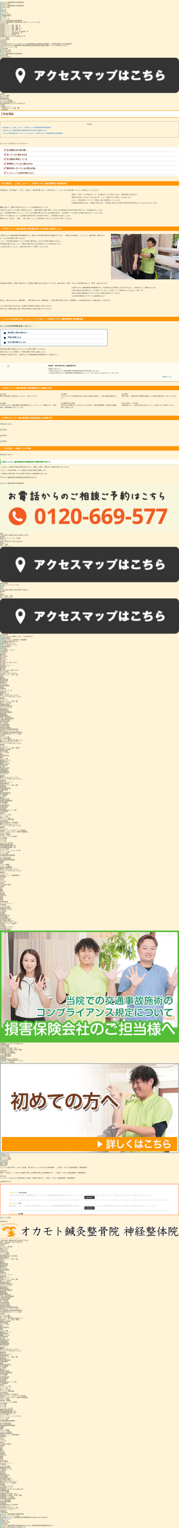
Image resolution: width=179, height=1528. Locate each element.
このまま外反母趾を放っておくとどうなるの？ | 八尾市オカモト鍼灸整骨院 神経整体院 (32, 133)
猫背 (1, 754)
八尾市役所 (4, 1512)
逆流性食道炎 (4, 916)
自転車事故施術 (5, 1056)
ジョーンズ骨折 (5, 866)
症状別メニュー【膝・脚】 (11, 108)
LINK (45, 1517)
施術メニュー (6, 106)
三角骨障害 (4, 811)
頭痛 (1, 676)
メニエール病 (4, 906)
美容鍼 (2, 925)
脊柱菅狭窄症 (4, 755)
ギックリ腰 (4, 759)
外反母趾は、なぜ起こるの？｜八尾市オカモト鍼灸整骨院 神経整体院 (26, 127)
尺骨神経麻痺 (4, 724)
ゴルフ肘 (3, 839)
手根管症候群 (4, 726)
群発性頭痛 (4, 681)
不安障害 (3, 905)
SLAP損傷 (3, 838)
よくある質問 (4, 39)
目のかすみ (4, 684)
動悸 (1, 891)
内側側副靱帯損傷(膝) (7, 860)
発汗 (1, 888)
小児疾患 (3, 911)
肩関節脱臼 (4, 709)
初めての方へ (4, 1248)
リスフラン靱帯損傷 (7, 819)
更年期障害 (4, 902)
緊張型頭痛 (4, 679)
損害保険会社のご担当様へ (9, 1059)
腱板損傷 (3, 714)
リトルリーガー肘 (6, 843)
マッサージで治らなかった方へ (11, 696)
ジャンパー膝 (4, 852)
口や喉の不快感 (5, 885)
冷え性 (2, 892)
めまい (2, 878)
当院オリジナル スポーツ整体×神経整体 (14, 832)
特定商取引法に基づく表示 (9, 1508)
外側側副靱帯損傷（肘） (8, 847)
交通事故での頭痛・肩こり (9, 1048)
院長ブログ (4, 1250)
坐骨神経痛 (4, 765)
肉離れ (2, 861)
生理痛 (2, 912)
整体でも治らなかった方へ (9, 695)
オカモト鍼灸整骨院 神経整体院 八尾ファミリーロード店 (20, 22)
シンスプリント (5, 857)
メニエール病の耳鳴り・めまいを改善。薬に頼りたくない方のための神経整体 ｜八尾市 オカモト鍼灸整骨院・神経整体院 (43, 1167)
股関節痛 (3, 787)
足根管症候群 (4, 805)
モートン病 (4, 816)
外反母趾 (3, 808)
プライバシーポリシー (8, 1509)
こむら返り (4, 804)
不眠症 (2, 886)
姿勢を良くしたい (6, 782)
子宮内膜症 (4, 917)
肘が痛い (3, 664)
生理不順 (3, 895)
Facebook (3, 42)
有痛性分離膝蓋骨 (6, 801)
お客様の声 (4, 1251)
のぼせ (2, 880)
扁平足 (2, 813)
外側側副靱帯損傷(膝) (7, 855)
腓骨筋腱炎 (4, 802)
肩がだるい (4, 659)
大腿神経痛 (4, 790)
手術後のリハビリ (6, 909)
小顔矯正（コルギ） (7, 926)
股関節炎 (3, 667)
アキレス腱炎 (4, 864)
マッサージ (4, 700)
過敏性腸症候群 (5, 908)
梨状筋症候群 (4, 768)
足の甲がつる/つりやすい (9, 673)
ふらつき (3, 881)
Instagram (3, 41)
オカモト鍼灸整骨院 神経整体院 (11, 20)
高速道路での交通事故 (8, 1053)
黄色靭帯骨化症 (5, 919)
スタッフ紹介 (4, 38)
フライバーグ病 (5, 815)
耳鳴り (2, 883)
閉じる (50, 1525)
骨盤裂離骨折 (4, 771)
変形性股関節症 (5, 788)
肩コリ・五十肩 (5, 703)
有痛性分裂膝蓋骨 (6, 867)
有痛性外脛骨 (4, 799)
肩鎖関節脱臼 (4, 710)
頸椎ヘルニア (4, 693)
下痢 (1, 900)
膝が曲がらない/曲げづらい (9, 670)
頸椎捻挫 (3, 692)
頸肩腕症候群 (4, 704)
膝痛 (1, 791)
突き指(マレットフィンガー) (10, 731)
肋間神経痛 (4, 751)
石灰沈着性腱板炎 (6, 712)
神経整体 (3, 877)
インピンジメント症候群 (8, 836)
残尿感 (2, 894)
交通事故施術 (4, 1045)
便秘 (1, 897)
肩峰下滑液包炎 (5, 717)
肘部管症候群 (4, 721)
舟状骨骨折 (4, 821)
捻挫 (1, 863)
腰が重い (3, 654)
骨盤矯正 (3, 780)
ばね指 (2, 735)
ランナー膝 (4, 853)
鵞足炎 (2, 797)
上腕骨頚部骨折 (5, 720)
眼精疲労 (3, 682)
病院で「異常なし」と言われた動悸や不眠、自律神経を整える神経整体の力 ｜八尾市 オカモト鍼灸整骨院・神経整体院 (42, 1173)
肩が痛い (3, 658)
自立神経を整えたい (7, 920)
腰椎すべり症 (4, 763)
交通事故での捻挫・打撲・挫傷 (11, 1050)
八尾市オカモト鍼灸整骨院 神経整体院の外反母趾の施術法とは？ (25, 130)
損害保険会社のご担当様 (8, 1256)
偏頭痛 (2, 678)
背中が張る (4, 656)
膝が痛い (3, 668)
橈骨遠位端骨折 (5, 728)
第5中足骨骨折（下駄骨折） (9, 822)
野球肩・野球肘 (5, 835)
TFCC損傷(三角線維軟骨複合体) (11, 732)
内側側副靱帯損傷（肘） (8, 846)
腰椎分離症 (4, 762)
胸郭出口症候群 (5, 749)
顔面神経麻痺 (4, 686)
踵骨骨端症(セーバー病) (8, 810)
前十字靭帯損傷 (5, 858)
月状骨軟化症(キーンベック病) (10, 734)
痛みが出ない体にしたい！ (9, 922)
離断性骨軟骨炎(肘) (6, 844)
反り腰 (2, 766)
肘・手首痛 (4, 723)
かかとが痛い (4, 672)
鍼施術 (2, 698)
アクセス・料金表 (6, 1246)
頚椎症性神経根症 (6, 706)
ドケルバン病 (4, 737)
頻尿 (1, 898)
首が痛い (3, 661)
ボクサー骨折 (4, 849)
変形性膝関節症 (5, 793)
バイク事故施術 (5, 1054)
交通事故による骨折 (7, 1051)
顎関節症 (3, 689)
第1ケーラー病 (5, 818)
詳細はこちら (167, 377)
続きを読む (89, 1197)
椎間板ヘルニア (5, 760)
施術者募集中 (4, 1257)
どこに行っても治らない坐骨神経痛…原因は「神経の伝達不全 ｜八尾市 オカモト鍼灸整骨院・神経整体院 (37, 1178)
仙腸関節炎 (4, 769)
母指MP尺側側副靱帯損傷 (9, 729)
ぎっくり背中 (4, 752)
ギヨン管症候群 (5, 738)
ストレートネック (6, 690)
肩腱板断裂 (4, 715)
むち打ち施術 (4, 1046)
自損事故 (3, 1057)
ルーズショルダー (6, 707)
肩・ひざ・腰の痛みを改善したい (11, 740)
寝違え (2, 687)
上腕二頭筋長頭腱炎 (7, 718)
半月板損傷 (4, 794)
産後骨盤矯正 (4, 773)
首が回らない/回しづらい (9, 662)
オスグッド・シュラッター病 (10, 850)
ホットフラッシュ (6, 903)
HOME (2, 105)
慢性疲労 (3, 914)
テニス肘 (3, 841)
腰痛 (1, 757)
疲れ (1, 889)
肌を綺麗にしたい (6, 928)
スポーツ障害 (4, 833)
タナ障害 (3, 796)
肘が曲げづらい (5, 665)
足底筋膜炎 (4, 807)
